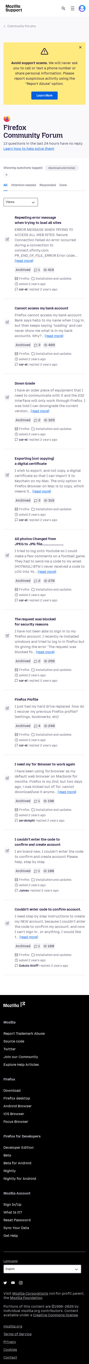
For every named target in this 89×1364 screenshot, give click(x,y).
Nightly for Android (19, 1179)
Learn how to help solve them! (28, 149)
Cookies (10, 1350)
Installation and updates (54, 278)
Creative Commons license (55, 1315)
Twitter (9, 1049)
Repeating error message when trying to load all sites (38, 220)
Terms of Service (17, 1334)
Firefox (24, 278)
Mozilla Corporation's (30, 1293)
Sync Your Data (16, 1228)
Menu (72, 8)
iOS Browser (13, 1114)
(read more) (24, 261)
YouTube (13, 1283)
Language (10, 1261)
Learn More (44, 95)
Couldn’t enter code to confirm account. (48, 909)
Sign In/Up (12, 1204)
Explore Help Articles (21, 1065)
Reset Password (17, 1220)
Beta (7, 1155)
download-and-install (61, 168)
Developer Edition (18, 1147)
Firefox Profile (26, 699)
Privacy (9, 1342)
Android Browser (17, 1106)
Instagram (20, 1283)
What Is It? (12, 1212)
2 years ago (48, 289)
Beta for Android (17, 1163)
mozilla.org (12, 1326)
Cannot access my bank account (41, 308)
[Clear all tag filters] (6, 175)
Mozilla (14, 1005)
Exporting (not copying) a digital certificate (34, 461)
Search (63, 8)
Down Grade (25, 383)
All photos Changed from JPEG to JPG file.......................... (39, 541)
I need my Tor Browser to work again (45, 764)
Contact (10, 1357)
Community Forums (21, 26)
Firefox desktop (16, 1098)
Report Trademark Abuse (24, 1033)
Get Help (10, 1236)
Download (12, 1090)
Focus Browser (15, 1122)
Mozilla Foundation (26, 1298)
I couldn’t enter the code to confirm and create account (37, 842)
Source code (13, 1041)
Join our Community (20, 1057)
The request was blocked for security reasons (35, 621)
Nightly (9, 1171)
